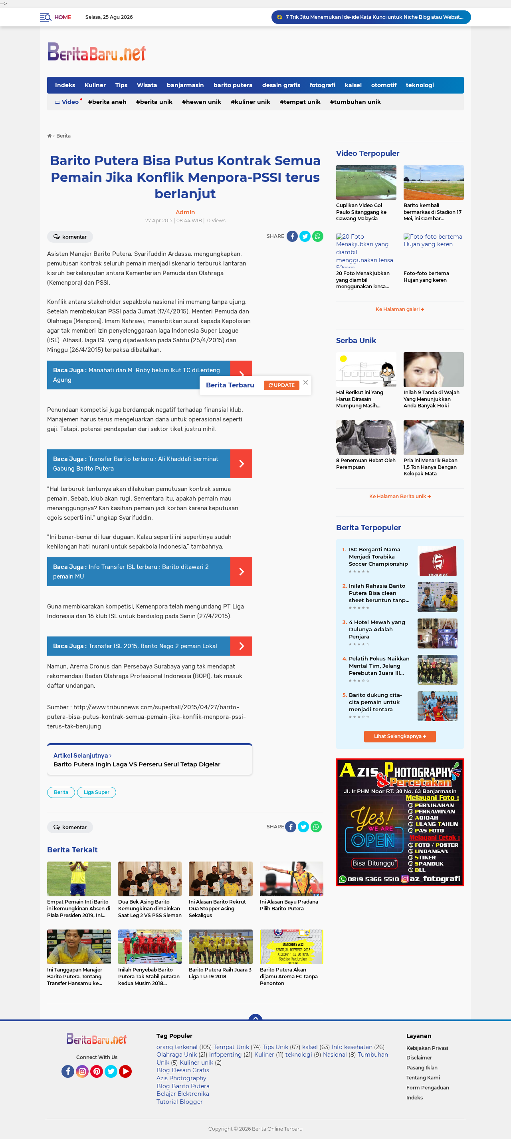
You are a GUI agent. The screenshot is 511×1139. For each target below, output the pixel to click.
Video (70, 102)
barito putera (233, 85)
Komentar (74, 237)
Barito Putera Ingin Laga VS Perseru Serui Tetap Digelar (136, 764)
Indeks (65, 85)
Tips (121, 85)
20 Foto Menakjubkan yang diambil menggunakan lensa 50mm (363, 280)
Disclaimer (419, 1058)
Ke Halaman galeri (398, 309)
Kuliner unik (252, 102)
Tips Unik (275, 1047)
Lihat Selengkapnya (398, 736)
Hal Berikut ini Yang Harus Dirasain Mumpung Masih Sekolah (359, 399)
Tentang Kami (423, 1078)
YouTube (131, 1081)
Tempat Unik (302, 102)
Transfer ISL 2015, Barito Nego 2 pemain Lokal (153, 646)
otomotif (383, 85)
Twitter (115, 1081)
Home (62, 17)
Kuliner (95, 85)
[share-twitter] (305, 236)
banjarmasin (185, 85)
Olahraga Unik (176, 1054)
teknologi (420, 85)
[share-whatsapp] (317, 236)
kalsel (353, 85)
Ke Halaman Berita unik (398, 496)
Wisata (147, 85)
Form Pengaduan (427, 1088)
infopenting (225, 1054)
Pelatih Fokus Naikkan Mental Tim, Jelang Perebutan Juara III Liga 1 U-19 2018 (379, 666)
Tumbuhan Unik (357, 102)
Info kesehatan (352, 1047)
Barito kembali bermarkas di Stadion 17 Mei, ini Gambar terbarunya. (432, 212)
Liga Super (96, 792)
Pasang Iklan (422, 1068)
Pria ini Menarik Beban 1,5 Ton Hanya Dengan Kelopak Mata (431, 467)
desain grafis (281, 85)
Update (284, 385)
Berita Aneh (109, 102)
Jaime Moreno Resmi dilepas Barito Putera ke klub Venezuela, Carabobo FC (375, 17)
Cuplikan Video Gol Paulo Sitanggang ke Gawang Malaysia (361, 212)
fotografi (322, 85)
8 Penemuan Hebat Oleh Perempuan (366, 463)
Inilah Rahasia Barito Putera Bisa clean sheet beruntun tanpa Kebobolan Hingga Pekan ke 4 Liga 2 (379, 593)
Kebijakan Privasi (427, 1048)
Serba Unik (356, 340)
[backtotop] (255, 1021)
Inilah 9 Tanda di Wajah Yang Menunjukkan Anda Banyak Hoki (432, 399)
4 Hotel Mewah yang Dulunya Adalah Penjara (377, 629)
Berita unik (156, 102)
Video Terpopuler (368, 153)
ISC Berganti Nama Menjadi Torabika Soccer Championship (378, 556)
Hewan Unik (203, 102)
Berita (61, 792)
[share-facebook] (292, 236)
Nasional (335, 1054)
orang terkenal (177, 1047)
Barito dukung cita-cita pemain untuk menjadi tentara (375, 702)
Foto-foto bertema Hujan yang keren (426, 276)
